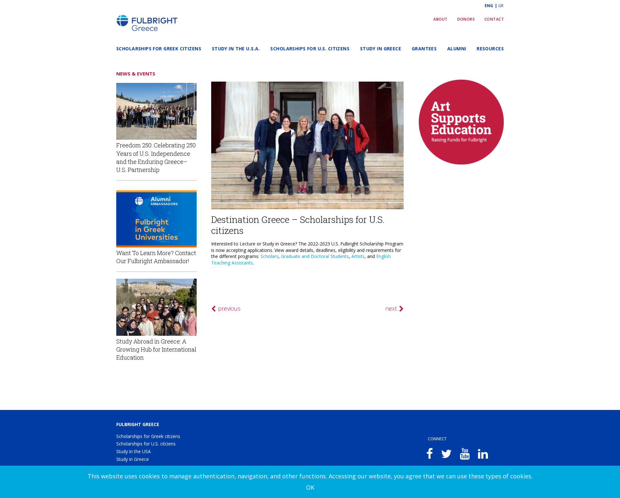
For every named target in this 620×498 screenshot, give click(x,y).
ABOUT (440, 19)
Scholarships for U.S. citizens (146, 444)
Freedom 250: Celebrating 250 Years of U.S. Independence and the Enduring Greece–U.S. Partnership (156, 157)
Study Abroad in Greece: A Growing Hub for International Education (156, 349)
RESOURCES (490, 48)
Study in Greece (132, 459)
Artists (358, 256)
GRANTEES (424, 48)
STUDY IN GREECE (380, 48)
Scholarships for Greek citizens (148, 436)
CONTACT (494, 19)
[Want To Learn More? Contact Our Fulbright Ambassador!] (156, 218)
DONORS (466, 19)
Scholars (269, 256)
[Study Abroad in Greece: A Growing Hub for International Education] (156, 307)
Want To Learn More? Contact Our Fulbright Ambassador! (156, 257)
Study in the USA (133, 451)
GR (500, 5)
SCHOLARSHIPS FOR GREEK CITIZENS (158, 48)
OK (310, 487)
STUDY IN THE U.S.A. (236, 48)
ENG (489, 5)
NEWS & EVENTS (135, 73)
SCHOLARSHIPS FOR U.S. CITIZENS (309, 48)
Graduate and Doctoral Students (315, 256)
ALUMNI (456, 48)
